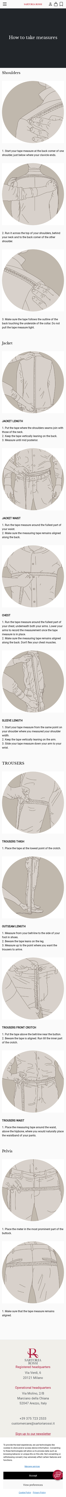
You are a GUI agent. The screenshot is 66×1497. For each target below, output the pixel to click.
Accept (33, 1475)
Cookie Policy (25, 1492)
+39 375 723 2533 (33, 1418)
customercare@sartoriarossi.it (33, 1423)
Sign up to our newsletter (33, 1434)
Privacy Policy (39, 1492)
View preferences (33, 1484)
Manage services (32, 1466)
